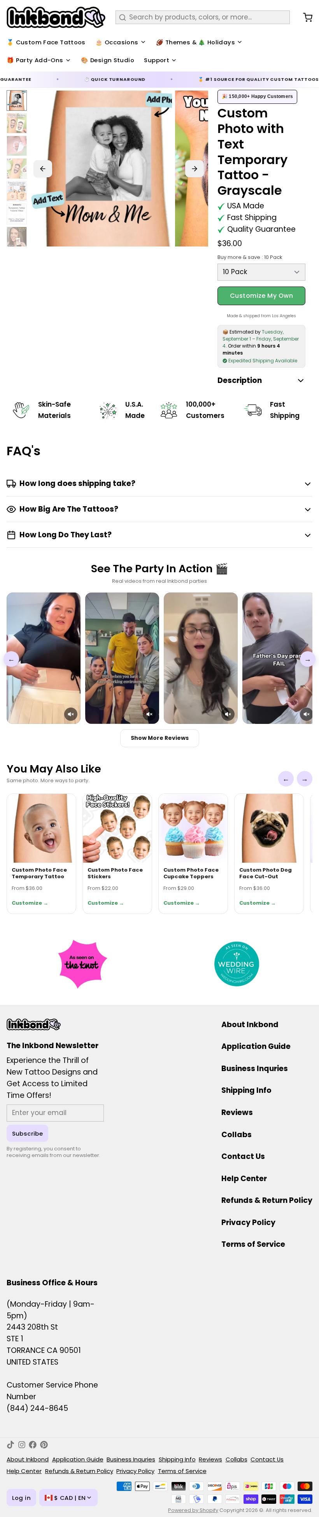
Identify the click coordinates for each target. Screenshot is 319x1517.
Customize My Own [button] (261, 295)
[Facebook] (33, 1445)
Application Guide (256, 1046)
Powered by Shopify (193, 1510)
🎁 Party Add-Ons (35, 60)
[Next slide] (194, 168)
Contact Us (243, 1156)
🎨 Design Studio (107, 60)
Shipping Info (246, 1090)
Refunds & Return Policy (266, 1200)
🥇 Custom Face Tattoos (46, 42)
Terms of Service (253, 1244)
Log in (21, 1498)
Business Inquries (254, 1068)
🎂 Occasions (116, 42)
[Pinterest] (44, 1445)
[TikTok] (10, 1445)
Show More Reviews (160, 738)
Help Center (244, 1178)
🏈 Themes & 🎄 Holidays (195, 42)
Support (156, 60)
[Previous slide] (42, 168)
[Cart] (304, 17)
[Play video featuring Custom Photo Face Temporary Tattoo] (44, 658)
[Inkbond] (56, 17)
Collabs (236, 1134)
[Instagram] (22, 1445)
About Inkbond (250, 1024)
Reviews (237, 1112)
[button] (70, 714)
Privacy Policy (248, 1222)
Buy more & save (249, 257)
